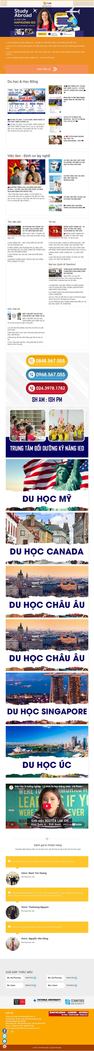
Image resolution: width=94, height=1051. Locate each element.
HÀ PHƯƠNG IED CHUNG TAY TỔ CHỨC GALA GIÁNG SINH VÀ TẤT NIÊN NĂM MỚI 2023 (33, 229)
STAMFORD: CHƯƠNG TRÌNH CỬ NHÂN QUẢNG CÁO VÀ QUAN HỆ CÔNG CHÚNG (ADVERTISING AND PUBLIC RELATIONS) (66, 287)
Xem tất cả (44, 69)
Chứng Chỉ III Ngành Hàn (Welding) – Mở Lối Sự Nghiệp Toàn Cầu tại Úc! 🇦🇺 (74, 119)
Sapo (59, 1047)
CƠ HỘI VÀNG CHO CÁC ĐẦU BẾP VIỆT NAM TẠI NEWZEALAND (74, 178)
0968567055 (70, 978)
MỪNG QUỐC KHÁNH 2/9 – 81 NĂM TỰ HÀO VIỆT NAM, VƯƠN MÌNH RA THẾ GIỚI (45, 43)
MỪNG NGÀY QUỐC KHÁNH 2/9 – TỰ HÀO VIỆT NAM (34, 58)
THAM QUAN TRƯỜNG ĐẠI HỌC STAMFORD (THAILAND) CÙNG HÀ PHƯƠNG (75, 271)
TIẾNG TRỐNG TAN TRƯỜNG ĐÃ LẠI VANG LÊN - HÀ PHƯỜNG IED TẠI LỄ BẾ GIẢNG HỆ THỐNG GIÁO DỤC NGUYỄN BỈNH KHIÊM (26, 250)
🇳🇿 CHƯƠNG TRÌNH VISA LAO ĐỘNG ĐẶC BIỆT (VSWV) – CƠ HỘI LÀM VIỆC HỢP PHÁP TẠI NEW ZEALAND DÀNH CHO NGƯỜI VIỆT (25, 189)
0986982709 (29, 985)
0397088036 (70, 985)
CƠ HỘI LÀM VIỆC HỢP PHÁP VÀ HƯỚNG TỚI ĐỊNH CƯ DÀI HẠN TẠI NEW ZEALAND (74, 162)
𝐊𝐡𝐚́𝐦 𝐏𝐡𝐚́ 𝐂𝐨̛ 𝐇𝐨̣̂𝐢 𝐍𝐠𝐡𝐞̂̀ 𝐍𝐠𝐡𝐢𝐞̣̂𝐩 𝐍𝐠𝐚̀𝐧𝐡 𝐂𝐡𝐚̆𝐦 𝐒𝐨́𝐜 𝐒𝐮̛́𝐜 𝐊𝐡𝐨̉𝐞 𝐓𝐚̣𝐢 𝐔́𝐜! (74, 99)
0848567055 (29, 978)
